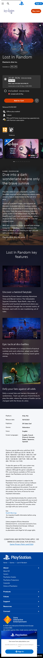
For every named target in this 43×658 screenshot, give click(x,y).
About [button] (5, 568)
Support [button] (6, 601)
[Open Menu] (2, 3)
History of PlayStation (10, 586)
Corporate (6, 583)
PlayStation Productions (11, 580)
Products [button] (7, 592)
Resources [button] (7, 606)
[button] (40, 25)
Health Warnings (11, 513)
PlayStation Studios (9, 577)
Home (5, 563)
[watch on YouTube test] (32, 155)
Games (12, 563)
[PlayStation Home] (21, 3)
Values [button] (6, 596)
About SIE (6, 571)
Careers (5, 574)
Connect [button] (6, 611)
